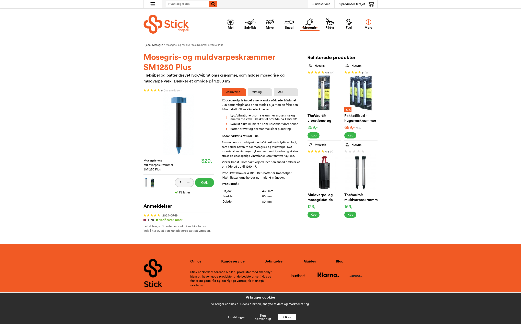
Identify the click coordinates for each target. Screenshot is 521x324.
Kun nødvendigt (263, 317)
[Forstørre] (178, 124)
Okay (287, 317)
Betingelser (274, 261)
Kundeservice (321, 4)
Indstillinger (236, 317)
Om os (195, 261)
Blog (340, 261)
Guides (310, 261)
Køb (204, 182)
